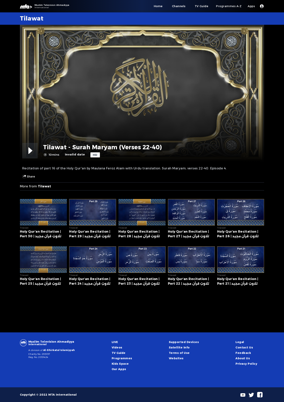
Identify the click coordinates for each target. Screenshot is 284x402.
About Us (243, 358)
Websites (176, 358)
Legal (240, 342)
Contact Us (244, 347)
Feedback (243, 353)
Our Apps (119, 369)
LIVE (115, 342)
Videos (117, 347)
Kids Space (120, 363)
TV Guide (119, 353)
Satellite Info (179, 347)
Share (31, 176)
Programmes (122, 358)
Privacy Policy (246, 363)
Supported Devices (184, 342)
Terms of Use (179, 353)
